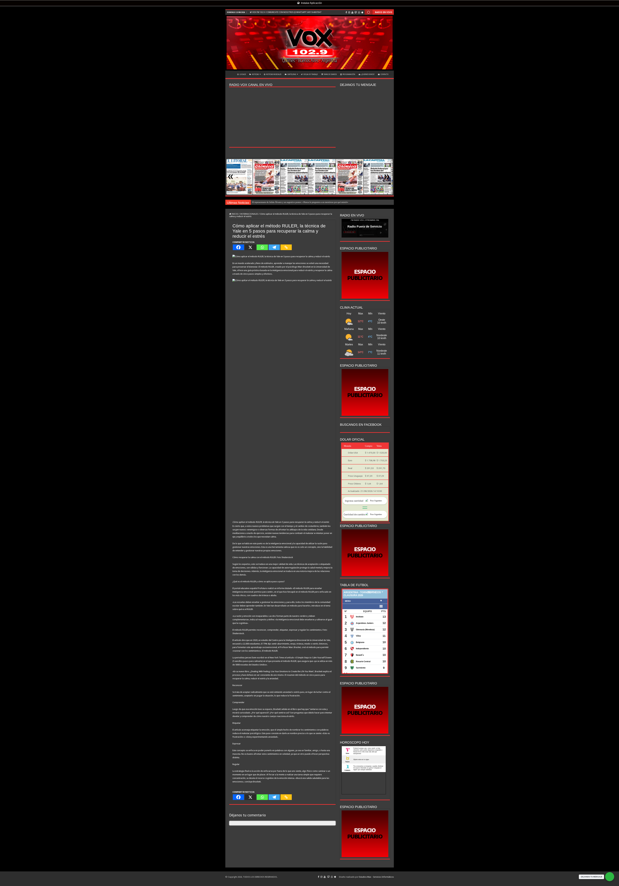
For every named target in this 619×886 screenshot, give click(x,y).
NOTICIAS (255, 74)
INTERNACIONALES (249, 214)
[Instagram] (349, 12)
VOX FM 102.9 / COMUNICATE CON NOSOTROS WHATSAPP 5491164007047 (286, 12)
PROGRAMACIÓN (349, 74)
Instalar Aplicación (311, 3)
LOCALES (243, 74)
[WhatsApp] (359, 12)
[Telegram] (274, 247)
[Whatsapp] (262, 247)
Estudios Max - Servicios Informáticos (376, 877)
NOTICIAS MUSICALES (273, 74)
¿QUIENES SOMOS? (367, 74)
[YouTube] (352, 12)
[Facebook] (346, 12)
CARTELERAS (291, 74)
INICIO (231, 74)
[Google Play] (362, 12)
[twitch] (355, 12)
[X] (250, 247)
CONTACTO (384, 74)
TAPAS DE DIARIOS (330, 74)
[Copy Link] (286, 247)
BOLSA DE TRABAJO (311, 74)
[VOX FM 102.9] (309, 43)
